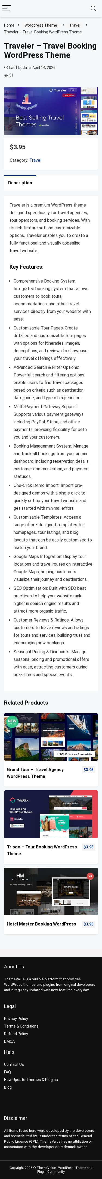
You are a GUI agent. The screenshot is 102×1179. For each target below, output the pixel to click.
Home (9, 25)
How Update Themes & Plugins (31, 1079)
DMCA (9, 1041)
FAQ (7, 1072)
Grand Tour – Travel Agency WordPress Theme (35, 773)
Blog (8, 1087)
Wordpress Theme (40, 25)
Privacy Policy (16, 1018)
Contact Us (14, 1064)
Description (20, 182)
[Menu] (6, 8)
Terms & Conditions (21, 1026)
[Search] (93, 8)
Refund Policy (16, 1034)
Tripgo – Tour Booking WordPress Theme (42, 850)
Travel (74, 25)
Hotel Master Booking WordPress (41, 924)
